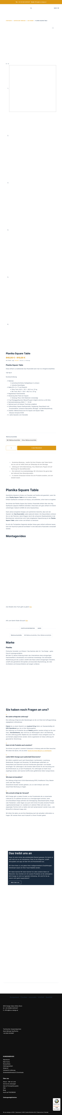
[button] (31, 715)
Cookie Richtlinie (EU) (30, 1112)
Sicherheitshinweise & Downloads (13, 1072)
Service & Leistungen (9, 1084)
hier (30, 607)
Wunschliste (6, 1064)
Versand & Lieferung (9, 1070)
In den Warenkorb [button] (13, 931)
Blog (4, 1090)
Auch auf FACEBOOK (9, 1092)
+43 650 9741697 (8, 1033)
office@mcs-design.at (40, 2)
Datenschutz (40, 1112)
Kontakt (46, 1112)
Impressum (18, 1112)
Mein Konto (6, 1062)
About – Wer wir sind (9, 1081)
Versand (17, 360)
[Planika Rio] (48, 903)
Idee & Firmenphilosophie (10, 1086)
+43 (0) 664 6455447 (24, 2)
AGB (23, 1112)
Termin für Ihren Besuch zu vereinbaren (39, 750)
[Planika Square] (13, 945)
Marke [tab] (39, 628)
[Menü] (59, 1099)
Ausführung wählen (31, 931)
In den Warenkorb (37, 448)
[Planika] (14, 675)
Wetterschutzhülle (11, 437)
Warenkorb (6, 1059)
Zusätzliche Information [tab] (28, 628)
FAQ (4, 1088)
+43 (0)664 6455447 (11, 1008)
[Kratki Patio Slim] (30, 903)
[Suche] (31, 8)
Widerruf (5, 1068)
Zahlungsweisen (8, 1066)
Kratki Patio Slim (31, 914)
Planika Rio (48, 914)
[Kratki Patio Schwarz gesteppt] (30, 945)
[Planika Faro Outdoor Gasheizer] (13, 903)
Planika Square (13, 957)
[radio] (13, 440)
